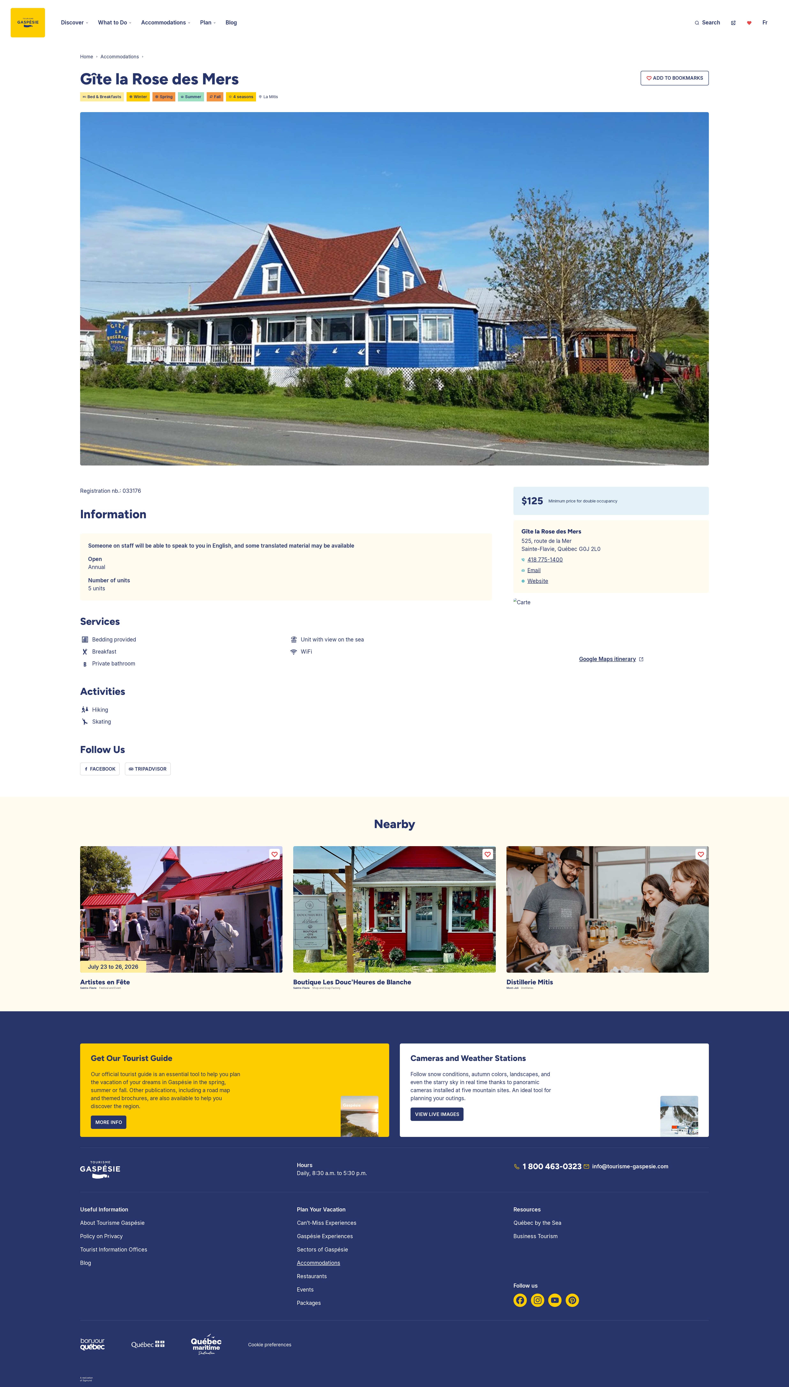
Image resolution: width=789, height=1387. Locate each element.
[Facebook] (520, 1300)
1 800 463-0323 (552, 1166)
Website (537, 581)
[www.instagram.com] (537, 1300)
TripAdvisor (150, 769)
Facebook (102, 769)
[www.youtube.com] (555, 1300)
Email (534, 570)
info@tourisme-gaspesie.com (630, 1166)
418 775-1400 (545, 559)
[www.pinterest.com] (572, 1300)
